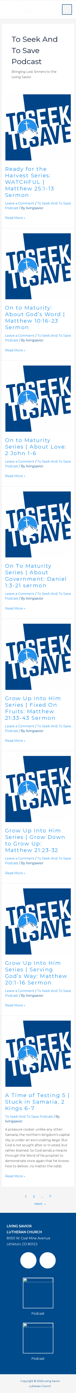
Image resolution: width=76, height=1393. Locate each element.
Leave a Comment (19, 203)
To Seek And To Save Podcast (29, 1117)
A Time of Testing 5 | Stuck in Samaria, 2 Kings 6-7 (37, 1102)
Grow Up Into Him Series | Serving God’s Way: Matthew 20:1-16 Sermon (36, 973)
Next (40, 1204)
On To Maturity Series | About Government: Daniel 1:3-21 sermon (36, 576)
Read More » (15, 217)
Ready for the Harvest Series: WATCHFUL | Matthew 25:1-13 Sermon (29, 182)
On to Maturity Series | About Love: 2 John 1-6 (35, 447)
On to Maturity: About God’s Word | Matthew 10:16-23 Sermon (35, 317)
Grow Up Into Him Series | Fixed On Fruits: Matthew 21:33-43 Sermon (33, 708)
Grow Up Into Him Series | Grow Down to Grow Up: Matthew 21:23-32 (35, 840)
